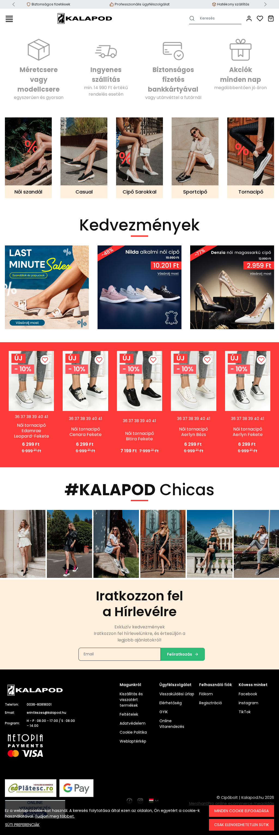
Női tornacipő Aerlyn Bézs (193, 431)
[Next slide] (265, 4)
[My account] (249, 18)
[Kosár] (271, 18)
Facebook (248, 694)
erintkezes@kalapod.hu (46, 712)
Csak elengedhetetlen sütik (241, 824)
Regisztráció (210, 703)
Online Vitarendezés (171, 723)
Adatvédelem (132, 723)
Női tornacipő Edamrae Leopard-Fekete (31, 431)
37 (23, 416)
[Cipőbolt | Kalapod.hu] (84, 18)
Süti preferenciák (22, 824)
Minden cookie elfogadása (241, 811)
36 (17, 416)
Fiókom (206, 694)
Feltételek (129, 714)
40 (40, 416)
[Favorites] (260, 18)
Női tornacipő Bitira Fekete (139, 436)
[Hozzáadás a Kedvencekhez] (45, 359)
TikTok (245, 712)
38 (28, 416)
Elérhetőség (170, 703)
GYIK (163, 712)
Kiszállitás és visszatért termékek (131, 699)
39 (34, 416)
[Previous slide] (13, 4)
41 (46, 416)
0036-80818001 (39, 704)
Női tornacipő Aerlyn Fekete (248, 431)
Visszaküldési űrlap (176, 694)
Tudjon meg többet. (55, 816)
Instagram (248, 703)
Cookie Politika (133, 732)
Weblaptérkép (133, 741)
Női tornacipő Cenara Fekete (85, 431)
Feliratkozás (179, 654)
